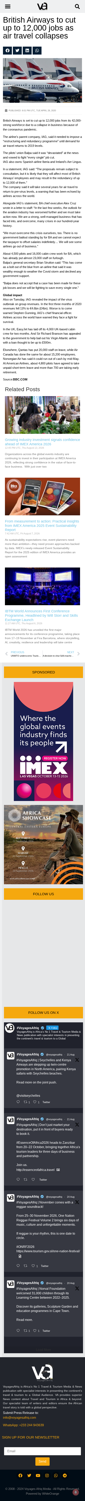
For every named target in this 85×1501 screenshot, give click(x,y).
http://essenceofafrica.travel (35, 1170)
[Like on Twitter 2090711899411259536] (34, 1180)
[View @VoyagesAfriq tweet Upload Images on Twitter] (58, 1170)
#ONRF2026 (25, 1246)
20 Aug (71, 1197)
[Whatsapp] (56, 1476)
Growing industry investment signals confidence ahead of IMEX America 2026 (42, 442)
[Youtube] (38, 1476)
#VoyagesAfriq (28, 1054)
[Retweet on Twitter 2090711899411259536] (27, 1180)
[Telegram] (65, 1476)
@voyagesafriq (54, 1054)
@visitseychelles (28, 1095)
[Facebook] (20, 1476)
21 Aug (71, 1054)
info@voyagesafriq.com (19, 1417)
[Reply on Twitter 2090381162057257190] (19, 1331)
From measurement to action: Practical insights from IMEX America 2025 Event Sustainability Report (42, 525)
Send (42, 1461)
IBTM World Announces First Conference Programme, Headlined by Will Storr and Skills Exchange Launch (41, 615)
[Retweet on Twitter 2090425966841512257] (27, 1266)
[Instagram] (47, 1476)
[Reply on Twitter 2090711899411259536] (19, 1180)
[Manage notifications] (76, 1492)
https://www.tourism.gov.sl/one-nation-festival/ (48, 1251)
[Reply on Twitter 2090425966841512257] (19, 1266)
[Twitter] (29, 1476)
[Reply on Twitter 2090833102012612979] (19, 1102)
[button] (77, 6)
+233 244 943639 (31, 1425)
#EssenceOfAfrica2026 (32, 1142)
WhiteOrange (50, 1493)
